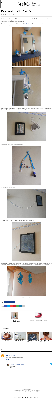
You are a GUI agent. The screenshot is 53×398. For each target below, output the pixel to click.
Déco (6, 301)
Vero (7, 355)
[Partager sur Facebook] (5, 306)
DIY (9, 301)
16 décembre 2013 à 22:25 (19, 364)
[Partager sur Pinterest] (23, 306)
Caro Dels (4, 14)
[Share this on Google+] (11, 306)
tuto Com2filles (27, 23)
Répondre (7, 359)
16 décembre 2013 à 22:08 (12, 355)
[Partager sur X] (8, 306)
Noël (13, 301)
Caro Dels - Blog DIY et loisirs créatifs (31, 397)
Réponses (9, 361)
